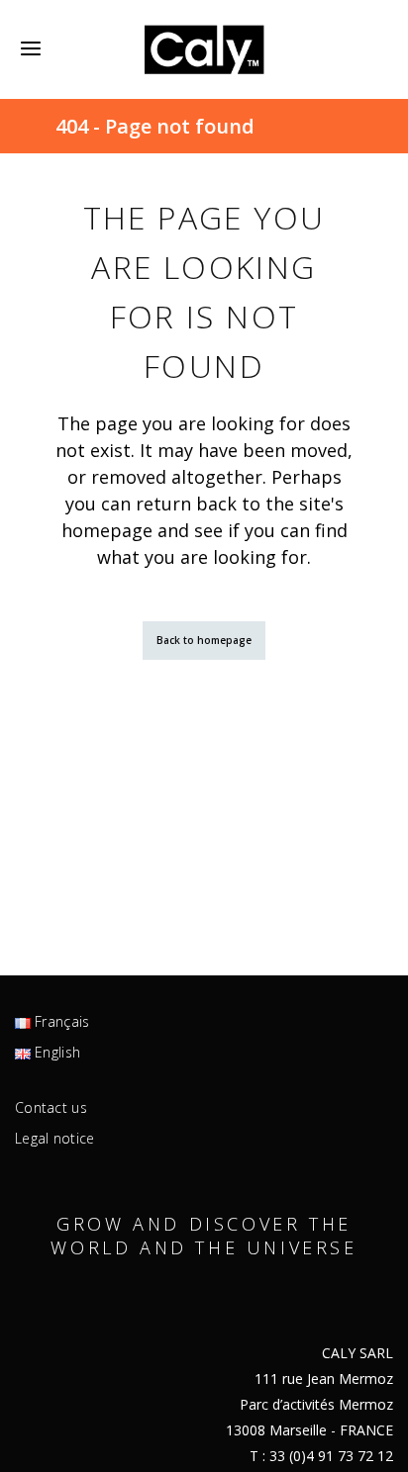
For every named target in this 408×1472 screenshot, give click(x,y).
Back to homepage (204, 640)
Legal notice (55, 1139)
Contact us (51, 1108)
